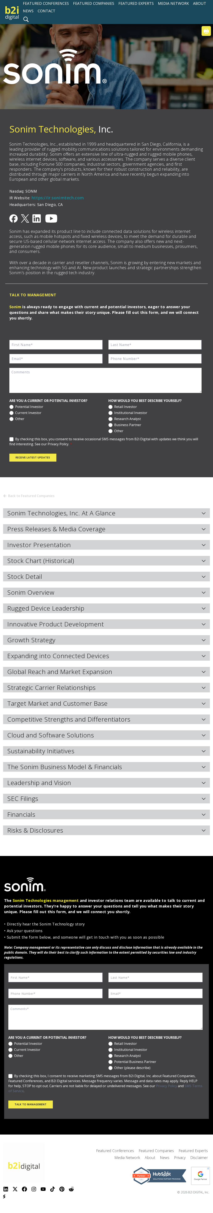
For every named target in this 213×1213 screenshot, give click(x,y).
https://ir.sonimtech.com (57, 198)
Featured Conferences (115, 1150)
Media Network (127, 1157)
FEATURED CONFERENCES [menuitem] (46, 3)
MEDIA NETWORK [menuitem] (173, 3)
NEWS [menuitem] (28, 10)
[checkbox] (56, 412)
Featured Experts (193, 1150)
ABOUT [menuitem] (199, 3)
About (150, 1157)
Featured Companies (156, 1150)
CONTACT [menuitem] (46, 10)
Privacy (180, 1157)
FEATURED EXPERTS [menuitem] (136, 3)
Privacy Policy (166, 1086)
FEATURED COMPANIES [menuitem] (93, 3)
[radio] (56, 406)
